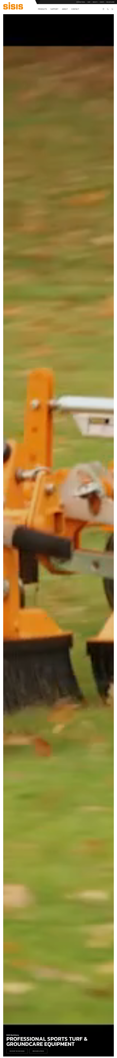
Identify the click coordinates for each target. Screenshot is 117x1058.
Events (102, 2)
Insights (95, 2)
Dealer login (110, 2)
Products (42, 9)
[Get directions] (103, 9)
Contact (75, 9)
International (80, 2)
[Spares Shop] (112, 9)
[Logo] (13, 7)
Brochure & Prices (38, 1051)
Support (54, 9)
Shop (88, 2)
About (65, 9)
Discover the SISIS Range (17, 1051)
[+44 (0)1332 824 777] (107, 9)
